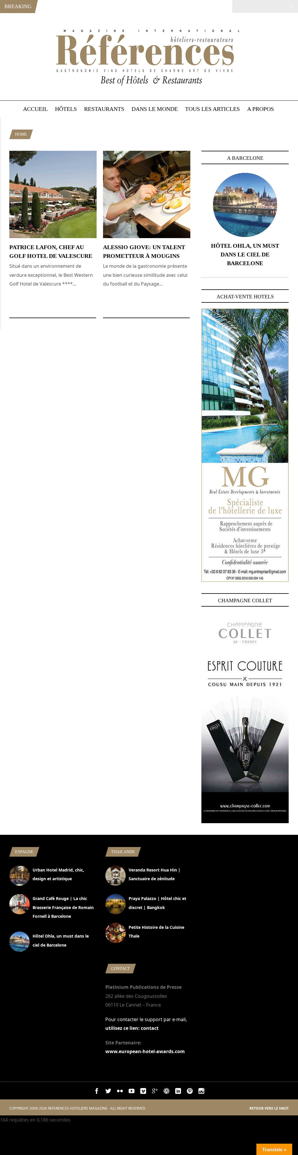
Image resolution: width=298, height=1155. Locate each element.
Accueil (35, 109)
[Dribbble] (166, 1092)
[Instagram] (201, 1092)
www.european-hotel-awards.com (145, 1051)
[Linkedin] (178, 1092)
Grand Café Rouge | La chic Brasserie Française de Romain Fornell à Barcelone (63, 907)
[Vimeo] (143, 1092)
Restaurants (104, 109)
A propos (260, 109)
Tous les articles (212, 109)
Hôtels (66, 109)
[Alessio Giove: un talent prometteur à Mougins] (146, 236)
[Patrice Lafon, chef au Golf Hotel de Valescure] (53, 236)
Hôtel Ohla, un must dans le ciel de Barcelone (245, 254)
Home (21, 134)
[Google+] (155, 1092)
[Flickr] (120, 1092)
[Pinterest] (190, 1092)
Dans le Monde (155, 109)
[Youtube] (131, 1092)
